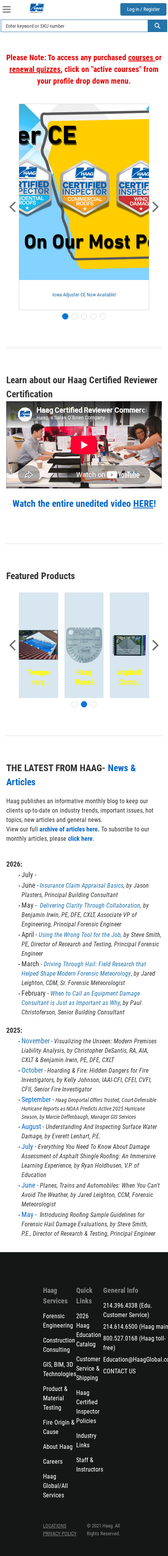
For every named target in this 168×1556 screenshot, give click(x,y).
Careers (53, 1461)
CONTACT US (119, 1371)
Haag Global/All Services (55, 1486)
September (36, 1099)
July (27, 1146)
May (27, 1214)
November (35, 1041)
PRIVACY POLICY (60, 1533)
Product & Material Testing (55, 1398)
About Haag (58, 1446)
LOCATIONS (54, 1526)
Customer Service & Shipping (88, 1368)
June (29, 1185)
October (32, 1070)
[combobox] (71, 26)
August (31, 1126)
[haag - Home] (36, 8)
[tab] (65, 316)
